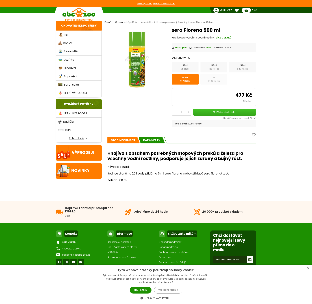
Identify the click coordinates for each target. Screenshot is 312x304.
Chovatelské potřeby (79, 25)
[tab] (123, 140)
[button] (156, 298)
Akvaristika (147, 22)
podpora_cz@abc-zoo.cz (76, 254)
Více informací (165, 282)
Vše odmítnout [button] (168, 290)
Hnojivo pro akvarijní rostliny (172, 22)
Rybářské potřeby (79, 104)
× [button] (308, 268)
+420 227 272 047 (71, 248)
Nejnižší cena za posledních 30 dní (239, 118)
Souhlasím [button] (141, 290)
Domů (108, 22)
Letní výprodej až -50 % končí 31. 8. (156, 3)
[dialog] (156, 284)
